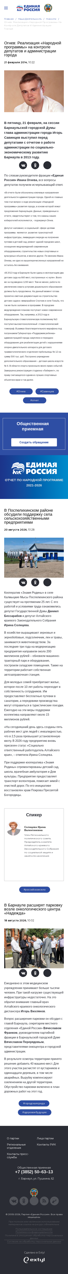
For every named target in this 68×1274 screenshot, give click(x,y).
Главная (9, 18)
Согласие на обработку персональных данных (34, 1241)
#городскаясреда (34, 1103)
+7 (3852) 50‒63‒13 (34, 1171)
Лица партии (45, 1138)
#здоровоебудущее (34, 1112)
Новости (51, 18)
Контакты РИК (46, 1144)
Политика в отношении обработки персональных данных (34, 1236)
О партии (13, 1138)
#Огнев (21, 391)
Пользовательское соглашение (34, 1228)
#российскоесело (35, 889)
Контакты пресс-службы (18, 1155)
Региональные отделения (16, 1146)
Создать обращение (34, 442)
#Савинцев (47, 391)
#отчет (34, 400)
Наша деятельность (30, 18)
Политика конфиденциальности (34, 1232)
